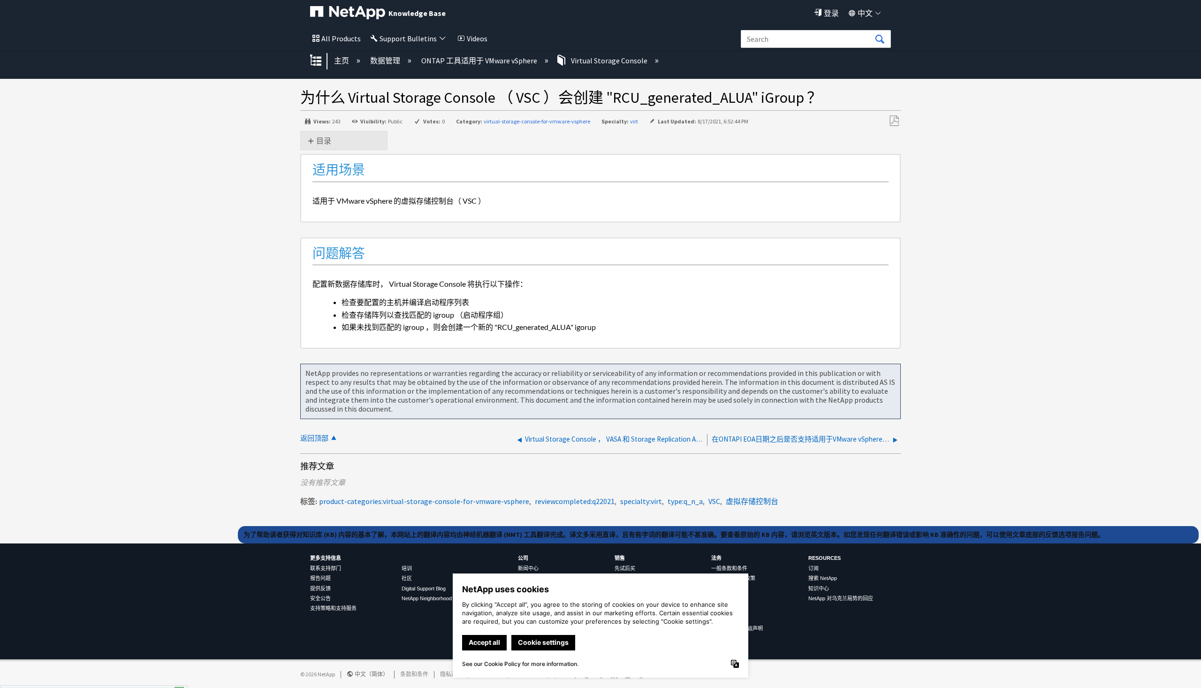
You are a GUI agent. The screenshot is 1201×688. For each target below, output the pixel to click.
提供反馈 (320, 588)
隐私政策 (451, 674)
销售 (620, 558)
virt (634, 121)
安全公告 (320, 598)
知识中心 (818, 588)
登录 (831, 13)
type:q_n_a (685, 501)
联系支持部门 (325, 568)
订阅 (813, 568)
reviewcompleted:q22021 (575, 501)
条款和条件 (414, 674)
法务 (716, 558)
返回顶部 (314, 438)
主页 (342, 60)
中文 (865, 13)
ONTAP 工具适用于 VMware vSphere (480, 60)
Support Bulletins (408, 38)
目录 (323, 140)
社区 (407, 578)
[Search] (879, 39)
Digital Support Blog (424, 588)
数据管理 (386, 60)
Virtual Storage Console (609, 60)
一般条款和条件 (729, 568)
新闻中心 (528, 568)
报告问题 (320, 578)
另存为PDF (894, 121)
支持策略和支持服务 (333, 608)
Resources (824, 558)
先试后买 (625, 568)
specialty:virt (641, 501)
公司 (523, 558)
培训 (407, 568)
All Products (341, 38)
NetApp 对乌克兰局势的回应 (840, 598)
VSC (714, 501)
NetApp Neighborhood (427, 598)
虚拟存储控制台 (752, 501)
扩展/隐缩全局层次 (321, 61)
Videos (477, 38)
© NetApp (317, 674)
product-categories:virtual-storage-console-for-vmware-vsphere (424, 501)
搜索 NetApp (822, 578)
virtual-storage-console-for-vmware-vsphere (537, 121)
